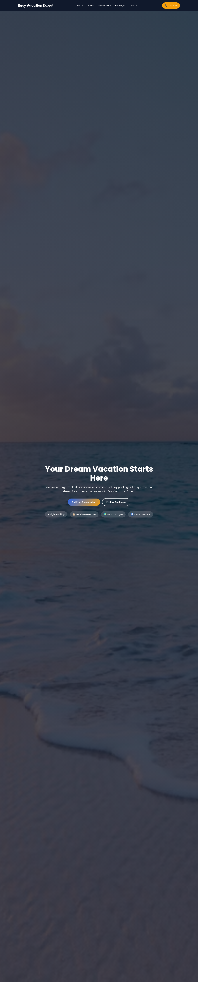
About (90, 5)
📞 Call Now (171, 5)
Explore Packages (116, 502)
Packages (120, 5)
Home (80, 5)
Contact (134, 5)
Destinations (104, 5)
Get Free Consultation (84, 502)
